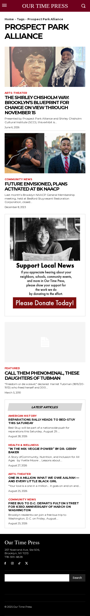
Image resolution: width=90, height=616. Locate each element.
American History (22, 415)
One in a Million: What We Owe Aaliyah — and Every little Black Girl (43, 479)
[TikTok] (19, 563)
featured (12, 368)
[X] (26, 563)
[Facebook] (5, 563)
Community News (18, 179)
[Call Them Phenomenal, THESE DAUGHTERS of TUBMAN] (45, 342)
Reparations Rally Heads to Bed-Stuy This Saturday (41, 421)
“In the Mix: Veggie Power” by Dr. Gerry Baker (42, 450)
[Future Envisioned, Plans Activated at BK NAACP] (45, 153)
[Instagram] (12, 563)
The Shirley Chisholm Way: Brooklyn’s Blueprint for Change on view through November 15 (37, 105)
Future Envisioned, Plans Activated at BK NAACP (36, 186)
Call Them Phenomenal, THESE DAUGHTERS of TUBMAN (42, 375)
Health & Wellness (23, 445)
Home (9, 19)
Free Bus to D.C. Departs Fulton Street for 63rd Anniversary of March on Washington (43, 506)
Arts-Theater (16, 92)
